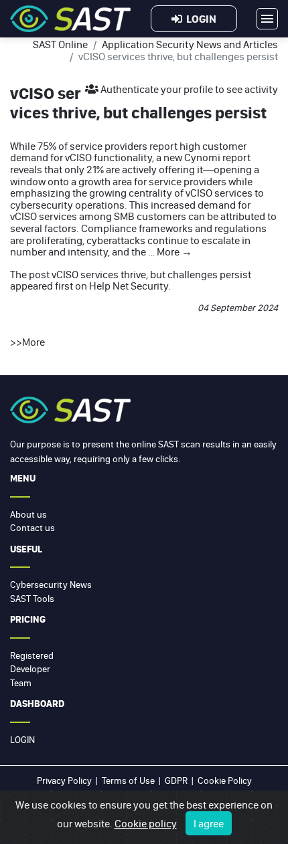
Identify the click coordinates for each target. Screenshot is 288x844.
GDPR (176, 780)
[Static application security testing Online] (70, 18)
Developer (30, 669)
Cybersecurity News (51, 584)
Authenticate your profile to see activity (188, 89)
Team (20, 683)
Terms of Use (128, 780)
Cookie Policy (225, 780)
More (174, 251)
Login (199, 18)
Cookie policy (146, 823)
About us (28, 514)
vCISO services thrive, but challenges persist (151, 274)
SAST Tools (32, 599)
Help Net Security (128, 285)
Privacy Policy (64, 780)
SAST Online (60, 44)
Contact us (32, 528)
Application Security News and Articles (190, 44)
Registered (32, 655)
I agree (209, 823)
